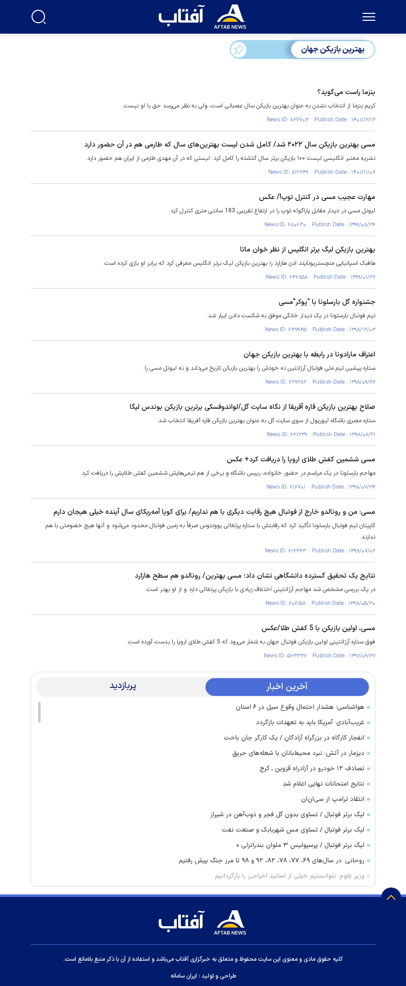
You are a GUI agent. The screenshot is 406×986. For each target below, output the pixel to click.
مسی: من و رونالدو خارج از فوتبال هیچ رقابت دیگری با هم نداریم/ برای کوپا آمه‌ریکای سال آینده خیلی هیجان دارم (214, 512)
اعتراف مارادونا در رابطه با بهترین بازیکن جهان (309, 354)
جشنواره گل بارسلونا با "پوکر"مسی (327, 302)
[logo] (204, 15)
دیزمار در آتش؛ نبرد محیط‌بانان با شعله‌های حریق (298, 753)
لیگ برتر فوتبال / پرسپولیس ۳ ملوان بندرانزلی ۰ (300, 845)
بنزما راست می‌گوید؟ (346, 92)
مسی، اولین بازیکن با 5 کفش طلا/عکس (318, 628)
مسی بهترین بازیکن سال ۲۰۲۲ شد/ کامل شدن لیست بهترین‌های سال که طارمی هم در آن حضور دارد (229, 145)
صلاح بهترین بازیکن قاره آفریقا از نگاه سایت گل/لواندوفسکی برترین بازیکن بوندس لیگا (252, 407)
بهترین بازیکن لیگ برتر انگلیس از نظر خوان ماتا (307, 250)
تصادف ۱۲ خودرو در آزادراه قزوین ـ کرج (311, 769)
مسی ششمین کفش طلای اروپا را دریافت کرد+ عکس (301, 459)
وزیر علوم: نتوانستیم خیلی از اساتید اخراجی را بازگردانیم (289, 876)
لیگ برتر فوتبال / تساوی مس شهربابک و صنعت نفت (293, 830)
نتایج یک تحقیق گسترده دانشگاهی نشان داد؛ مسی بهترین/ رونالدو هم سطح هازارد (255, 576)
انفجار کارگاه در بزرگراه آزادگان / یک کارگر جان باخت (294, 738)
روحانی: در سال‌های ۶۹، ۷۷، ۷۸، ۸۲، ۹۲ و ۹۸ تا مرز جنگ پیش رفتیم (271, 861)
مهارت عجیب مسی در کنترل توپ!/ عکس (317, 197)
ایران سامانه (183, 976)
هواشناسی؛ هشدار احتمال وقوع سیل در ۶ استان (300, 707)
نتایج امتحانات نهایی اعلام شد (323, 784)
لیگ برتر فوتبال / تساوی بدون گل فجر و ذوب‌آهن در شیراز (287, 815)
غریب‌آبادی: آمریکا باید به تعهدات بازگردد (310, 723)
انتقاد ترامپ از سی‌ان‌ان (332, 799)
